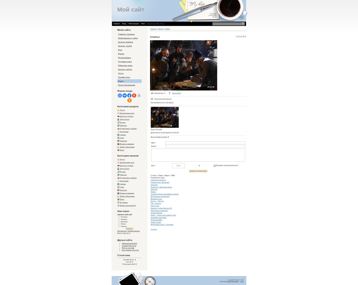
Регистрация (134, 24)
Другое (122, 110)
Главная (116, 24)
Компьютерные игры (127, 113)
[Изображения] (165, 117)
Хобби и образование (127, 147)
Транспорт (123, 141)
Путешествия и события (128, 129)
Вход (124, 24)
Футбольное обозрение (160, 197)
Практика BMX (156, 220)
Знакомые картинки (158, 218)
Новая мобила (156, 213)
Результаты (122, 231)
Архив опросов (134, 231)
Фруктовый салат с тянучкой (162, 225)
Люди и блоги (124, 119)
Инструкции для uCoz (130, 250)
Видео (160, 29)
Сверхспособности (158, 180)
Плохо (123, 224)
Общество (123, 126)
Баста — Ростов (157, 201)
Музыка (122, 122)
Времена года (156, 199)
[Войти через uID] (120, 95)
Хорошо (124, 219)
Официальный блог (129, 244)
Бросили (154, 185)
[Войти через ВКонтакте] (125, 95)
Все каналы (124, 202)
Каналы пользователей (128, 206)
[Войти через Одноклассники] (129, 100)
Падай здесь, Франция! (160, 182)
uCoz (242, 281)
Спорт (122, 138)
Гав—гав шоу (156, 204)
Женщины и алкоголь (159, 211)
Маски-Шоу (176, 93)
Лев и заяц (155, 206)
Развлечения (124, 132)
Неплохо (124, 222)
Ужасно (124, 226)
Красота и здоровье (126, 116)
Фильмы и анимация (127, 144)
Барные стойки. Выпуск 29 (161, 208)
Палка (153, 192)
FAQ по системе (128, 248)
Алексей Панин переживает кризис (165, 194)
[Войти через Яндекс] (134, 95)
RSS (143, 24)
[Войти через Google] (139, 95)
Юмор (122, 150)
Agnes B (154, 189)
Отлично (124, 217)
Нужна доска (156, 222)
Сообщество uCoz (129, 246)
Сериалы (123, 135)
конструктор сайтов (232, 281)
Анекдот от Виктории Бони (161, 187)
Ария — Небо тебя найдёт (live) (163, 215)
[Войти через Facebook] (129, 95)
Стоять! (154, 229)
